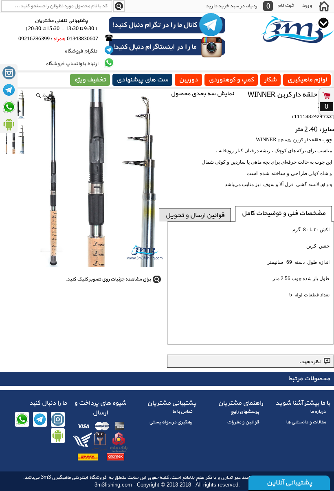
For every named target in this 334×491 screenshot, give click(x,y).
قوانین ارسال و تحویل (194, 215)
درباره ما (318, 411)
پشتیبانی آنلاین (289, 482)
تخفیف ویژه (90, 80)
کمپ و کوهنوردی (231, 80)
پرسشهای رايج (245, 411)
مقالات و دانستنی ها (306, 422)
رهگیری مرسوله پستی (170, 422)
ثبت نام (285, 5)
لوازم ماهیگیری (307, 80)
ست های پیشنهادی (142, 80)
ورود (307, 5)
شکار (270, 80)
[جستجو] (119, 6)
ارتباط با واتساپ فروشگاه (72, 64)
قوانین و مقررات (243, 422)
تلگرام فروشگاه (81, 51)
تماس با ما (182, 411)
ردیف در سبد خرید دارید (231, 6)
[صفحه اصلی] (324, 6)
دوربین (188, 80)
